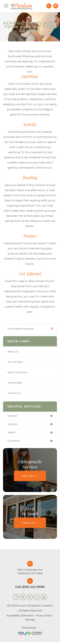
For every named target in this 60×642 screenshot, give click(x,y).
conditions (14, 440)
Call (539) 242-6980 (30, 586)
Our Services (15, 362)
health (12, 432)
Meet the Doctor (18, 372)
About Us (13, 351)
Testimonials (15, 382)
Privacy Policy (44, 615)
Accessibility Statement (19, 615)
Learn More (28, 475)
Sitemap (30, 619)
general (12, 415)
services (12, 424)
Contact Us (14, 393)
